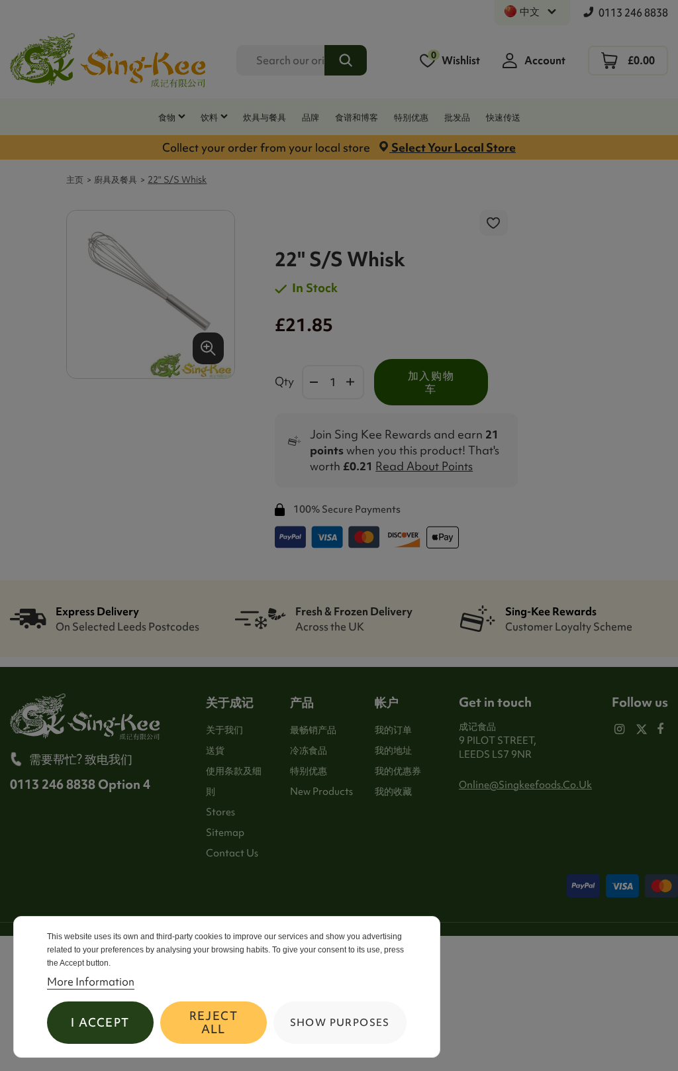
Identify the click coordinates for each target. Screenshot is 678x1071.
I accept (100, 1022)
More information (90, 981)
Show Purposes (340, 1022)
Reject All (213, 1022)
